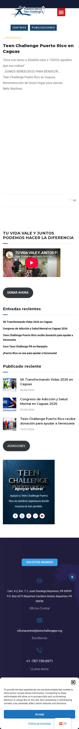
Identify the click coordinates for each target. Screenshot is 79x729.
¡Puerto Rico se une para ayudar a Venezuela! (30, 353)
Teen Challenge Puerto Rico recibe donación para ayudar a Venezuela (38, 337)
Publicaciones (43, 27)
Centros (19, 27)
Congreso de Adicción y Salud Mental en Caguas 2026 (35, 328)
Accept (39, 714)
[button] (73, 682)
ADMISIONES (16, 446)
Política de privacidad (39, 723)
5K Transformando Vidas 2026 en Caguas (27, 321)
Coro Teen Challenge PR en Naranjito (25, 346)
